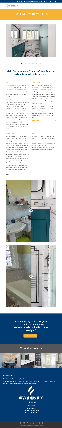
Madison (21, 381)
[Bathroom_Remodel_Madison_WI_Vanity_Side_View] (31, 40)
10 (33, 63)
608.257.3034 (31, 405)
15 (40, 63)
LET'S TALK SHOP (30, 336)
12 (36, 63)
